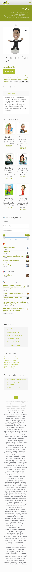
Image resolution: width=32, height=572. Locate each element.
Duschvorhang (23, 555)
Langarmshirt (22, 495)
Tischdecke (20, 515)
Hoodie (23, 469)
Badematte (23, 547)
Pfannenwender (19, 542)
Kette (24, 424)
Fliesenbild (23, 511)
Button (6, 462)
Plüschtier (14, 451)
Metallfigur (9, 456)
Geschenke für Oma (9, 366)
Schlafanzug (9, 558)
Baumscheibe (12, 462)
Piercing (24, 537)
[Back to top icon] (16, 397)
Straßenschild (19, 507)
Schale (15, 540)
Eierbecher (18, 551)
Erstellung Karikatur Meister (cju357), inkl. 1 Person (23, 141)
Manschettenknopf (10, 473)
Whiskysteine (22, 520)
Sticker (14, 420)
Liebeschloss (10, 471)
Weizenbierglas (20, 449)
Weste (23, 558)
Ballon (25, 562)
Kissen (12, 415)
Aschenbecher (9, 546)
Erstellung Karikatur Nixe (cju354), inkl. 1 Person (23, 171)
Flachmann (9, 469)
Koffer (11, 496)
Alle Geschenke (21, 12)
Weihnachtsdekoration (12, 524)
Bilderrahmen (18, 464)
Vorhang (14, 526)
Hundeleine (7, 555)
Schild (17, 415)
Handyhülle (17, 418)
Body (8, 475)
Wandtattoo (23, 415)
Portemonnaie (16, 538)
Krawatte (14, 557)
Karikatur (22, 413)
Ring (7, 464)
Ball (24, 484)
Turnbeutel (24, 431)
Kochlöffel (22, 524)
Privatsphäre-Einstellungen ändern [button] (16, 379)
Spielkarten (9, 476)
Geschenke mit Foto (23, 78)
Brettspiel (17, 513)
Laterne (11, 464)
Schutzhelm (16, 482)
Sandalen (24, 564)
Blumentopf (23, 535)
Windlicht (23, 425)
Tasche (23, 456)
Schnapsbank (8, 486)
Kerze (8, 427)
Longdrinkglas (9, 500)
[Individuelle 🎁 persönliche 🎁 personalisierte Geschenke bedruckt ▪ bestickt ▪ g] (5, 2)
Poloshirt (8, 460)
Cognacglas (13, 522)
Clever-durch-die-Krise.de (14, 345)
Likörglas (17, 518)
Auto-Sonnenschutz (18, 549)
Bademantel (20, 475)
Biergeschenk (17, 458)
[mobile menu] (29, 2)
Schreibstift (19, 531)
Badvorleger (15, 547)
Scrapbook (15, 555)
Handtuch (9, 449)
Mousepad (13, 436)
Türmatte (9, 422)
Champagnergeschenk (19, 506)
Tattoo (20, 562)
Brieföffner (11, 542)
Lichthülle (20, 486)
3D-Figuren (9, 18)
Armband (16, 425)
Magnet (25, 453)
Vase (14, 467)
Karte (5, 495)
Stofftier (8, 451)
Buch (19, 416)
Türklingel (17, 489)
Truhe (15, 444)
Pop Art (20, 424)
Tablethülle (8, 547)
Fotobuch (24, 436)
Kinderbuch (22, 435)
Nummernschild (19, 446)
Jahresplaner (14, 487)
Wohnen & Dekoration (20, 14)
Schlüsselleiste (9, 504)
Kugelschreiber (20, 509)
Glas (7, 413)
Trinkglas (16, 413)
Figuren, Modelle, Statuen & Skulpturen (15, 16)
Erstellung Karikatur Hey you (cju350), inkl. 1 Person (9, 140)
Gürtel (25, 491)
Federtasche (22, 487)
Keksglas (17, 504)
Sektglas (6, 431)
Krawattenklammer (11, 544)
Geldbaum (24, 513)
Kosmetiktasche (11, 533)
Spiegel (23, 538)
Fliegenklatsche (15, 553)
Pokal (6, 493)
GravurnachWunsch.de (13, 338)
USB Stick (7, 537)
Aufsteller (9, 435)
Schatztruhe (16, 469)
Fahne (24, 546)
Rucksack (15, 498)
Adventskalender (22, 462)
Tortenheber (17, 500)
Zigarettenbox (22, 526)
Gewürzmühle (9, 540)
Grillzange (8, 538)
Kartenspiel (22, 476)
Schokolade (9, 458)
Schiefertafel (14, 427)
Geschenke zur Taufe (10, 360)
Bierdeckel (9, 506)
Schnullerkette (9, 511)
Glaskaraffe (17, 496)
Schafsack (7, 562)
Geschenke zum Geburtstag (11, 362)
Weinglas (14, 424)
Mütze (17, 471)
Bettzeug (11, 493)
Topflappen (17, 558)
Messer (13, 442)
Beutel (12, 431)
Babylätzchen (8, 482)
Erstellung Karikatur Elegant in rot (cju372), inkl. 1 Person (23, 202)
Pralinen (7, 564)
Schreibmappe (9, 518)
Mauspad (6, 436)
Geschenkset (9, 444)
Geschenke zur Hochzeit (11, 359)
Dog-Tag (23, 489)
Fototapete (7, 453)
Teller (8, 560)
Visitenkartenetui (9, 513)
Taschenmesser (10, 509)
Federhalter (8, 557)
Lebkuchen (18, 564)
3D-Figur (21, 81)
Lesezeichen (12, 527)
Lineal (12, 564)
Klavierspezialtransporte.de (14, 335)
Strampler (23, 553)
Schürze (22, 455)
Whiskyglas (21, 438)
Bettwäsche (19, 491)
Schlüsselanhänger (11, 416)
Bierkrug (16, 455)
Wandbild (17, 431)
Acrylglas (9, 440)
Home (12, 12)
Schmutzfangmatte (18, 422)
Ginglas (6, 496)
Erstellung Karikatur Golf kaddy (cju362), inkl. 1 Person (9, 201)
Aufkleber (8, 420)
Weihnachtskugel (12, 480)
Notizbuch (11, 478)
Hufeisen (23, 518)
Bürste (19, 522)
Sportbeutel (8, 433)
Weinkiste (21, 440)
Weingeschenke (9, 484)
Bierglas (9, 429)
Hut (23, 551)
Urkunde (7, 553)
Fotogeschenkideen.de (13, 332)
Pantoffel (7, 535)
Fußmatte (7, 424)
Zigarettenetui (22, 529)
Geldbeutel (8, 498)
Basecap (7, 520)
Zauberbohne (22, 540)
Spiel (18, 420)
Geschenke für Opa (9, 368)
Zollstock (23, 482)
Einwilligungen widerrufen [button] (14, 388)
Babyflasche (20, 533)
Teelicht (15, 476)
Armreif (24, 500)
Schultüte (19, 527)
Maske (14, 486)
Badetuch (19, 453)
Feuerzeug (7, 442)
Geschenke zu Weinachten (11, 364)
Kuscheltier (22, 451)
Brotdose (19, 442)
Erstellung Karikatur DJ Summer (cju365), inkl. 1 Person (9, 172)
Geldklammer (21, 544)
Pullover (14, 438)
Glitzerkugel (14, 560)
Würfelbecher (9, 489)
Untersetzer (22, 444)
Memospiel (21, 480)
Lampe (9, 438)
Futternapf (23, 504)
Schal (18, 436)
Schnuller (13, 537)
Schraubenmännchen (18, 429)
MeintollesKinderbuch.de (14, 342)
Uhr (24, 464)
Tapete (13, 453)
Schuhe (22, 471)
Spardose (15, 433)
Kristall (13, 491)
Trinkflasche (8, 447)
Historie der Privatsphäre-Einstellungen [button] (14, 383)
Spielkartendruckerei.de (13, 329)
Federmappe (18, 484)
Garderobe (22, 460)
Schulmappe (22, 498)
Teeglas (24, 496)
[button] (26, 30)
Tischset (15, 435)
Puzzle (23, 420)
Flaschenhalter (19, 478)
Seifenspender (11, 516)
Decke (15, 440)
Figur (27, 81)
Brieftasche (11, 507)
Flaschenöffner (21, 473)
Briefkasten (15, 460)
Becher (25, 442)
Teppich (24, 467)
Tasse (11, 413)
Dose (23, 418)
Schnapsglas (14, 520)
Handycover (9, 418)
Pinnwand (9, 549)
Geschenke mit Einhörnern (11, 357)
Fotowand (7, 491)
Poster (24, 447)
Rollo (23, 458)
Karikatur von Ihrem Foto (10, 79)
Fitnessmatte (15, 535)
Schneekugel (8, 467)
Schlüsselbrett (18, 502)
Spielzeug (23, 493)
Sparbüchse (22, 433)
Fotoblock (12, 531)
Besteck (11, 502)
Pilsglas (21, 560)
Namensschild (17, 447)
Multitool (8, 526)
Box (14, 449)
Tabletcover (18, 546)
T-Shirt (23, 416)
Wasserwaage (12, 515)
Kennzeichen (10, 446)
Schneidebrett (9, 425)
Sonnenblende (22, 557)
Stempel (16, 511)
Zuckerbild (14, 562)
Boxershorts (20, 516)
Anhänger (6, 415)
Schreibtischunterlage (11, 529)
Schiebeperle (16, 456)
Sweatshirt (10, 455)
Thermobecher (11, 466)
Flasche (19, 467)
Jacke (19, 537)
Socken (17, 493)
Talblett (13, 475)
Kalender (21, 427)
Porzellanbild (10, 551)
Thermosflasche (13, 495)
